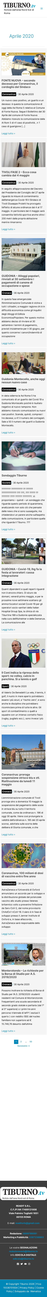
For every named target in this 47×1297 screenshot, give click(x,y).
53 (31, 1041)
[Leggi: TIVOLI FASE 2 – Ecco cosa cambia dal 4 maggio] (23, 154)
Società (6, 482)
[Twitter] (22, 1264)
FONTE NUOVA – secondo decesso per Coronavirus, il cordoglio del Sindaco (20, 84)
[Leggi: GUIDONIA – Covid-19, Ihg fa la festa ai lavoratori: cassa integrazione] (23, 551)
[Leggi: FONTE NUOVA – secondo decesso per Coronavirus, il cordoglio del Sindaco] (23, 64)
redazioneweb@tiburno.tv (23, 1251)
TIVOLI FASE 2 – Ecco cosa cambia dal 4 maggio (19, 173)
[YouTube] (25, 1264)
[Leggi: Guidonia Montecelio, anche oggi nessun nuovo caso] (23, 363)
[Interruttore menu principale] (41, 8)
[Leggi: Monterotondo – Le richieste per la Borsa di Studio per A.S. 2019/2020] (23, 954)
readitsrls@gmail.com (27, 1223)
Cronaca (6, 293)
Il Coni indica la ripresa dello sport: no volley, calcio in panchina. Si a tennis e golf (20, 676)
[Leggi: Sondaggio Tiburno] (23, 455)
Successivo (23, 1046)
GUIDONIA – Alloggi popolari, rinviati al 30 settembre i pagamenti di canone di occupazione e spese (21, 280)
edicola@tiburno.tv (23, 1258)
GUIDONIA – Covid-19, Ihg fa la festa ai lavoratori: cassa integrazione (22, 572)
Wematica (35, 1291)
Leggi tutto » (8, 133)
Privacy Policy (27, 1287)
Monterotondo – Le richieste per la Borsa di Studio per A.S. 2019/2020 (23, 974)
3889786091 (30, 1233)
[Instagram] (29, 1264)
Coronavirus (9, 94)
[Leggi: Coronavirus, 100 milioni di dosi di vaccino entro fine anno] (23, 855)
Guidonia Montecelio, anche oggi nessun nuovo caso (23, 380)
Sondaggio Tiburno (14, 475)
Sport (5, 686)
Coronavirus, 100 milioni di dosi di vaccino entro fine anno (22, 874)
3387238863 (36, 1237)
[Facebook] (18, 1264)
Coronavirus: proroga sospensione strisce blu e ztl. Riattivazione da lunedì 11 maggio (21, 779)
